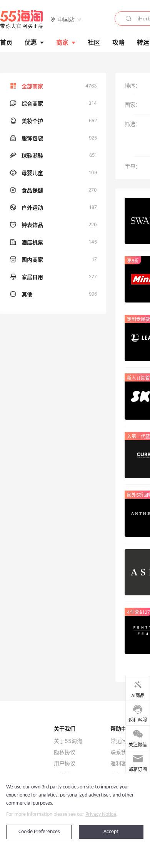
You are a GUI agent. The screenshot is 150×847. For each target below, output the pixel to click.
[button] (66, 19)
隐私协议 (64, 752)
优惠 (31, 42)
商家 (62, 42)
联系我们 (121, 752)
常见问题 (121, 741)
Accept (110, 832)
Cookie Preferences (39, 832)
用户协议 (64, 763)
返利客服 (121, 763)
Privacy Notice (100, 814)
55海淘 (22, 19)
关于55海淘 (68, 741)
